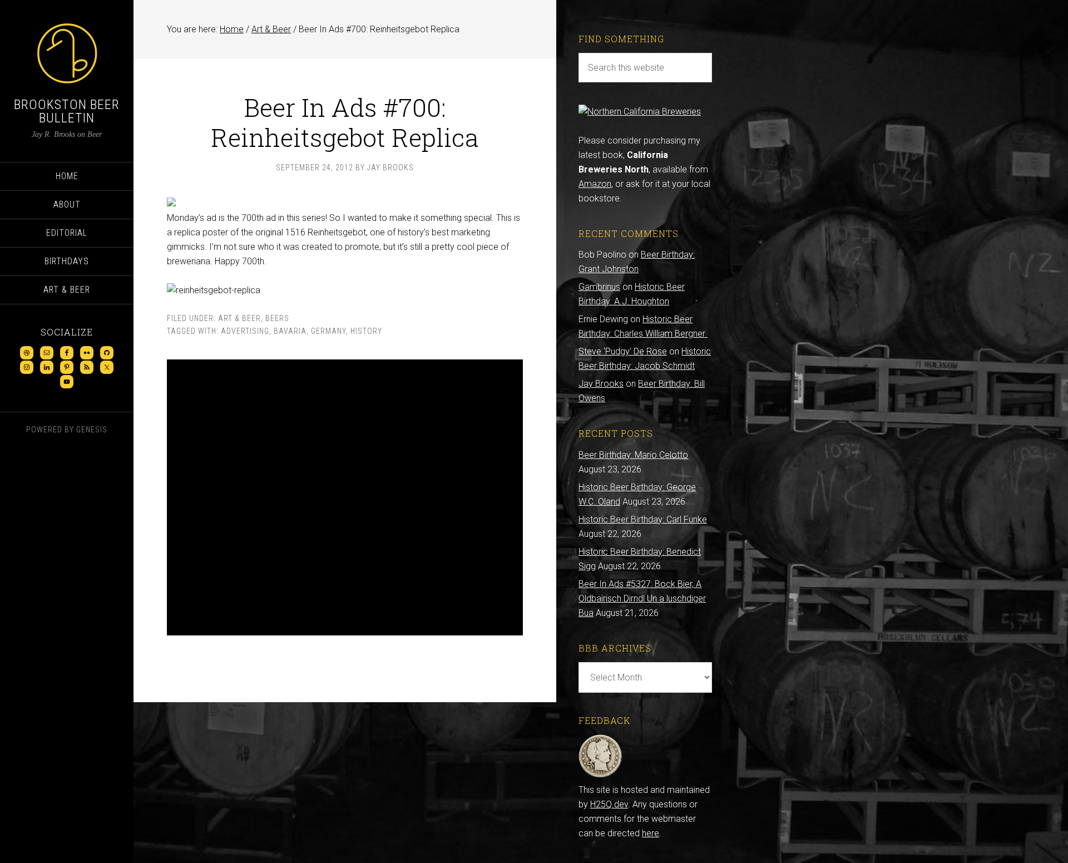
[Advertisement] (345, 497)
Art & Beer (239, 318)
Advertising (245, 331)
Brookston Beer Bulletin (67, 111)
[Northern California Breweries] (639, 111)
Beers (277, 318)
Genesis (91, 429)
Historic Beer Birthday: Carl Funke (642, 519)
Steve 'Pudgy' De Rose (622, 351)
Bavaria (290, 331)
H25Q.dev (609, 804)
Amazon (594, 184)
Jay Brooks (601, 383)
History (366, 331)
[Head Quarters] (600, 775)
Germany (328, 331)
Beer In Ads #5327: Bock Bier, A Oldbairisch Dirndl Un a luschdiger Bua (642, 598)
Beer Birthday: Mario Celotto (633, 455)
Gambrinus (599, 287)
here (650, 833)
